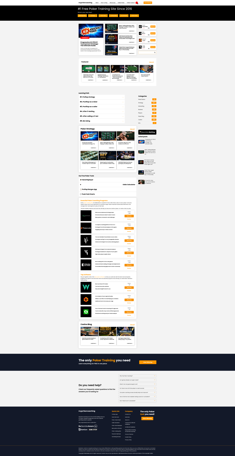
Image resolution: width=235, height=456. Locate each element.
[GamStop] (93, 429)
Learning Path (82, 15)
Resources (112, 2)
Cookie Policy (128, 437)
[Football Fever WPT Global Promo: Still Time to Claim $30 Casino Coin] (107, 331)
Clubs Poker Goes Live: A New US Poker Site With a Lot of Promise (88, 76)
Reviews (140, 109)
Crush (143, 46)
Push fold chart (115, 417)
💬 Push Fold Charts (87, 194)
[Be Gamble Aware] (88, 426)
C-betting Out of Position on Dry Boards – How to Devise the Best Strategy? (117, 76)
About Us (127, 420)
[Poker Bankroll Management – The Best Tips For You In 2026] (89, 155)
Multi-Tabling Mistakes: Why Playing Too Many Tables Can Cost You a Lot (127, 27)
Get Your (144, 39)
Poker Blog (141, 116)
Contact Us (127, 414)
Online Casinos (131, 2)
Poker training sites (116, 431)
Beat (143, 32)
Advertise (127, 417)
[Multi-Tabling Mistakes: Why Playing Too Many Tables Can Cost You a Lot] (107, 136)
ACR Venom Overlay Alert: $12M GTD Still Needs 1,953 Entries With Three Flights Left (127, 37)
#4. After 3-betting (102, 111)
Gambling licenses (116, 436)
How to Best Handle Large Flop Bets (145, 75)
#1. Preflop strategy (102, 97)
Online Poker (121, 2)
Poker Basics (141, 99)
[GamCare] (83, 429)
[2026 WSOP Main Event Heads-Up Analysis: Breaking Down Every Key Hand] (125, 155)
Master (145, 26)
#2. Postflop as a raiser (102, 102)
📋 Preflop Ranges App (88, 189)
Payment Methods (116, 434)
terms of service (88, 449)
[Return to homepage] (85, 3)
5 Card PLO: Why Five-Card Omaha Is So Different (150, 182)
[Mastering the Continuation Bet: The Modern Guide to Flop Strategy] (107, 155)
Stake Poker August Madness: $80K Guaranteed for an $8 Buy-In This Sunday (127, 48)
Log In (140, 3)
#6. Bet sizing (102, 121)
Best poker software (117, 428)
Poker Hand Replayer (117, 425)
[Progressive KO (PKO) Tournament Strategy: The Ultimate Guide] (89, 136)
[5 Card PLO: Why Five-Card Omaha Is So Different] (125, 136)
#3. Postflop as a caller (102, 107)
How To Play (104, 2)
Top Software (124, 15)
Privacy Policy (128, 440)
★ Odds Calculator (107, 184)
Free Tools (103, 15)
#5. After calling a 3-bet (102, 116)
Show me (153, 26)
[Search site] (154, 3)
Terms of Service (129, 434)
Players (140, 113)
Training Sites (113, 15)
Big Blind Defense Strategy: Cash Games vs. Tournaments (103, 76)
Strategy (93, 15)
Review (143, 28)
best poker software (99, 277)
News (97, 2)
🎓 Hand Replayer (86, 180)
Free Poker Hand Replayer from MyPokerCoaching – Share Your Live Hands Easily (132, 76)
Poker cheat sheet (116, 420)
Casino (140, 119)
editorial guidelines (130, 449)
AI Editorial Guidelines (130, 427)
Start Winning (147, 2)
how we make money (146, 449)
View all (151, 62)
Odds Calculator (116, 422)
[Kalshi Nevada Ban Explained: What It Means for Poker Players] (89, 331)
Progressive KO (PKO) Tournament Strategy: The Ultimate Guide (89, 44)
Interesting (141, 106)
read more (131, 31)
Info (139, 123)
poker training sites (88, 202)
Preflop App (115, 414)
